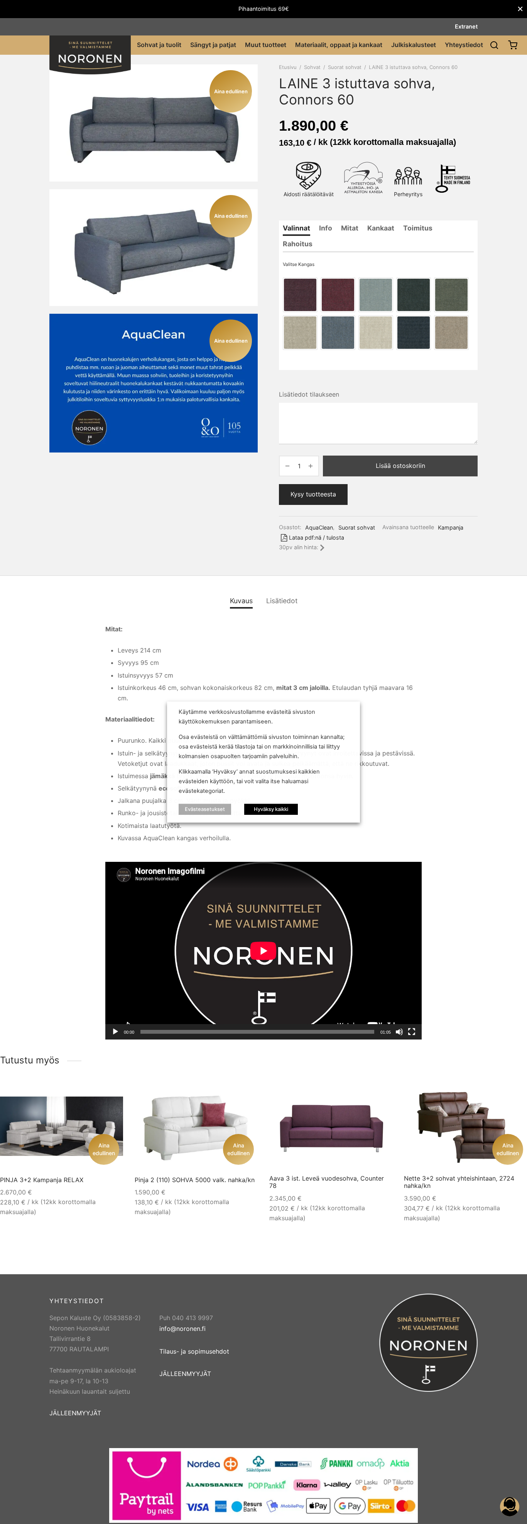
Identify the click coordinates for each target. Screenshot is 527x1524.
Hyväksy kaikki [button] (271, 809)
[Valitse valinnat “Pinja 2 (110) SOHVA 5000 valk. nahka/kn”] (245, 1095)
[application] (263, 951)
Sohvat (312, 67)
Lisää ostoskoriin (400, 465)
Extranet (466, 26)
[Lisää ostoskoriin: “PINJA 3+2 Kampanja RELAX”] (110, 1095)
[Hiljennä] (399, 1032)
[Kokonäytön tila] (412, 1032)
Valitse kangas (298, 264)
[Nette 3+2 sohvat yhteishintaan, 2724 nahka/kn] (465, 1126)
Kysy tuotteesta (313, 494)
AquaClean (319, 527)
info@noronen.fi (182, 1328)
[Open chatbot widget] (509, 1506)
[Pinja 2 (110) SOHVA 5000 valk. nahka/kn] (196, 1126)
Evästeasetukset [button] (205, 809)
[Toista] (115, 1032)
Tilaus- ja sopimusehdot (194, 1351)
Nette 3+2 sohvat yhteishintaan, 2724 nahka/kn (459, 1181)
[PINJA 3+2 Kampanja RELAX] (61, 1126)
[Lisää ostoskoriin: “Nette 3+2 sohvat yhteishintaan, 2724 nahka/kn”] (514, 1095)
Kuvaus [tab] (241, 601)
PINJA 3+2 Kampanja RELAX (41, 1180)
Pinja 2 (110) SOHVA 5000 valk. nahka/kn (195, 1180)
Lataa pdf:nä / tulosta (316, 537)
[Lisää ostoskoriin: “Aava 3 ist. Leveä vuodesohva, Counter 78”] (379, 1095)
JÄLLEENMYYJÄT (75, 1413)
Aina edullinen (104, 1149)
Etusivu (288, 67)
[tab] (296, 228)
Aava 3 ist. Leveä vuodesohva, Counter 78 (326, 1181)
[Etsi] (494, 45)
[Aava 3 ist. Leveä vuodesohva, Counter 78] (330, 1126)
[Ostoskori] (512, 45)
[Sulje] (520, 9)
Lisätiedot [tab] (281, 601)
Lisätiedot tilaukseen (309, 394)
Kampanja (450, 527)
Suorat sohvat (344, 67)
